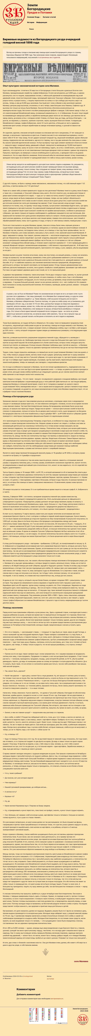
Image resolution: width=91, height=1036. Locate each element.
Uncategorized (28, 976)
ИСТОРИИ (50, 979)
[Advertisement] (74, 16)
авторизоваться (57, 999)
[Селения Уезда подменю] (40, 17)
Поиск (31, 29)
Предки (32, 12)
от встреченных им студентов (48, 57)
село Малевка (81, 961)
